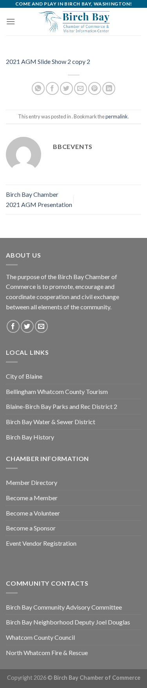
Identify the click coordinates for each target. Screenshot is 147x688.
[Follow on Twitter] (27, 326)
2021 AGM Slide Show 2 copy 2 (48, 61)
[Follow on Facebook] (13, 326)
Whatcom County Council (40, 637)
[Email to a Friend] (80, 88)
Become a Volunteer (33, 513)
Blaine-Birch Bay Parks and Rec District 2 (61, 406)
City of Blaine (24, 376)
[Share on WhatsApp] (38, 88)
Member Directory (31, 482)
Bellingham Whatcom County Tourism (57, 391)
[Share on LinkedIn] (108, 88)
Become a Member (32, 497)
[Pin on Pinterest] (94, 88)
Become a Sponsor (31, 528)
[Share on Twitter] (66, 88)
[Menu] (10, 21)
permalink (116, 116)
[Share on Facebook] (52, 88)
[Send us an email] (41, 326)
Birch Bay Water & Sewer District (50, 421)
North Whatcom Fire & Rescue (47, 652)
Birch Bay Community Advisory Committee (64, 607)
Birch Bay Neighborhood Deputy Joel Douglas (68, 622)
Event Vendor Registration (41, 543)
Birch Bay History (30, 437)
